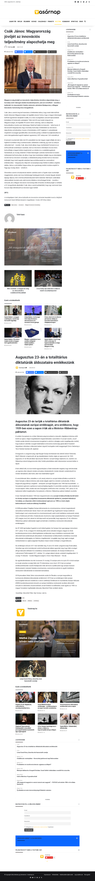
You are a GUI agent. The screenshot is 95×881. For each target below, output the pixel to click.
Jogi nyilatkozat (78, 874)
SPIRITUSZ (74, 21)
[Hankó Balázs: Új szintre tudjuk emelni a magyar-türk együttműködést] (13, 333)
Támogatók (87, 874)
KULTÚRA (58, 21)
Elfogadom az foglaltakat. (77, 139)
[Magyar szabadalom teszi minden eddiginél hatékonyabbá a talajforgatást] (33, 333)
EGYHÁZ (34, 21)
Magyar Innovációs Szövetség (32, 205)
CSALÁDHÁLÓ (42, 21)
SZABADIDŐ (66, 21)
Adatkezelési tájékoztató (66, 874)
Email (67, 122)
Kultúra (11, 239)
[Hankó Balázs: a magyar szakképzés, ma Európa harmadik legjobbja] (13, 310)
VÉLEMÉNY (26, 21)
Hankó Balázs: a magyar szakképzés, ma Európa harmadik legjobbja (11, 318)
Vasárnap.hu (30, 874)
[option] (33, 246)
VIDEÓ (81, 21)
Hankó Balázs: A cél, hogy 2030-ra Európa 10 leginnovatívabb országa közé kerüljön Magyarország (52, 343)
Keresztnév (68, 133)
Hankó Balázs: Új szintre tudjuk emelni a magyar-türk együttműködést (11, 341)
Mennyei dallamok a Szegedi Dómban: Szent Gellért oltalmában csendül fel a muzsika (23, 247)
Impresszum (47, 874)
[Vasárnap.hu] (47, 12)
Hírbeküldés (55, 874)
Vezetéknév (69, 127)
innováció (21, 205)
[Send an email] (14, 47)
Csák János (14, 205)
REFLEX (20, 21)
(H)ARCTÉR (12, 21)
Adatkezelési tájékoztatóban (82, 138)
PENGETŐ (51, 21)
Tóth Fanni (10, 47)
